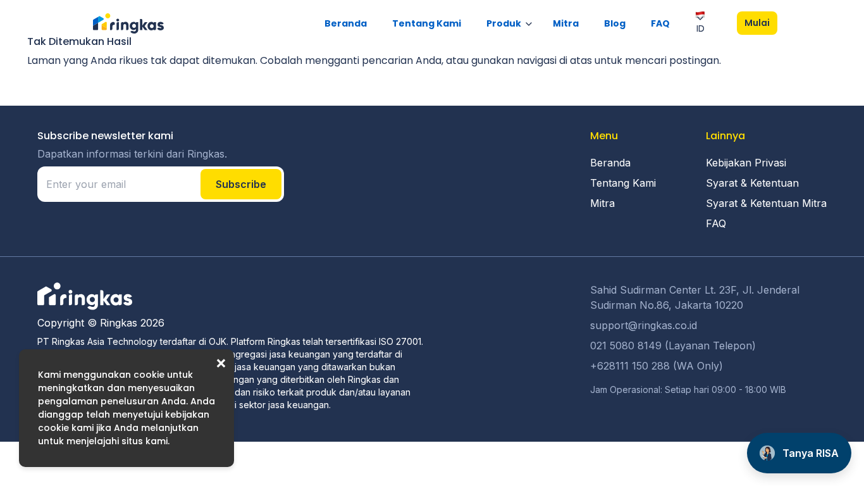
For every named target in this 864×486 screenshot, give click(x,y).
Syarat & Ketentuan (752, 183)
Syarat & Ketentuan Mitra (766, 203)
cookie (148, 374)
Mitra (566, 23)
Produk (503, 23)
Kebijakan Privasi (746, 162)
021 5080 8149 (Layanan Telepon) (673, 345)
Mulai (757, 22)
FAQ (660, 23)
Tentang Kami (426, 23)
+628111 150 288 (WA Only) (656, 365)
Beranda (345, 23)
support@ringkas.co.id (643, 325)
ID (700, 28)
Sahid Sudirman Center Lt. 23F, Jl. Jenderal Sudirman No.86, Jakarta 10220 (694, 297)
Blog (615, 23)
